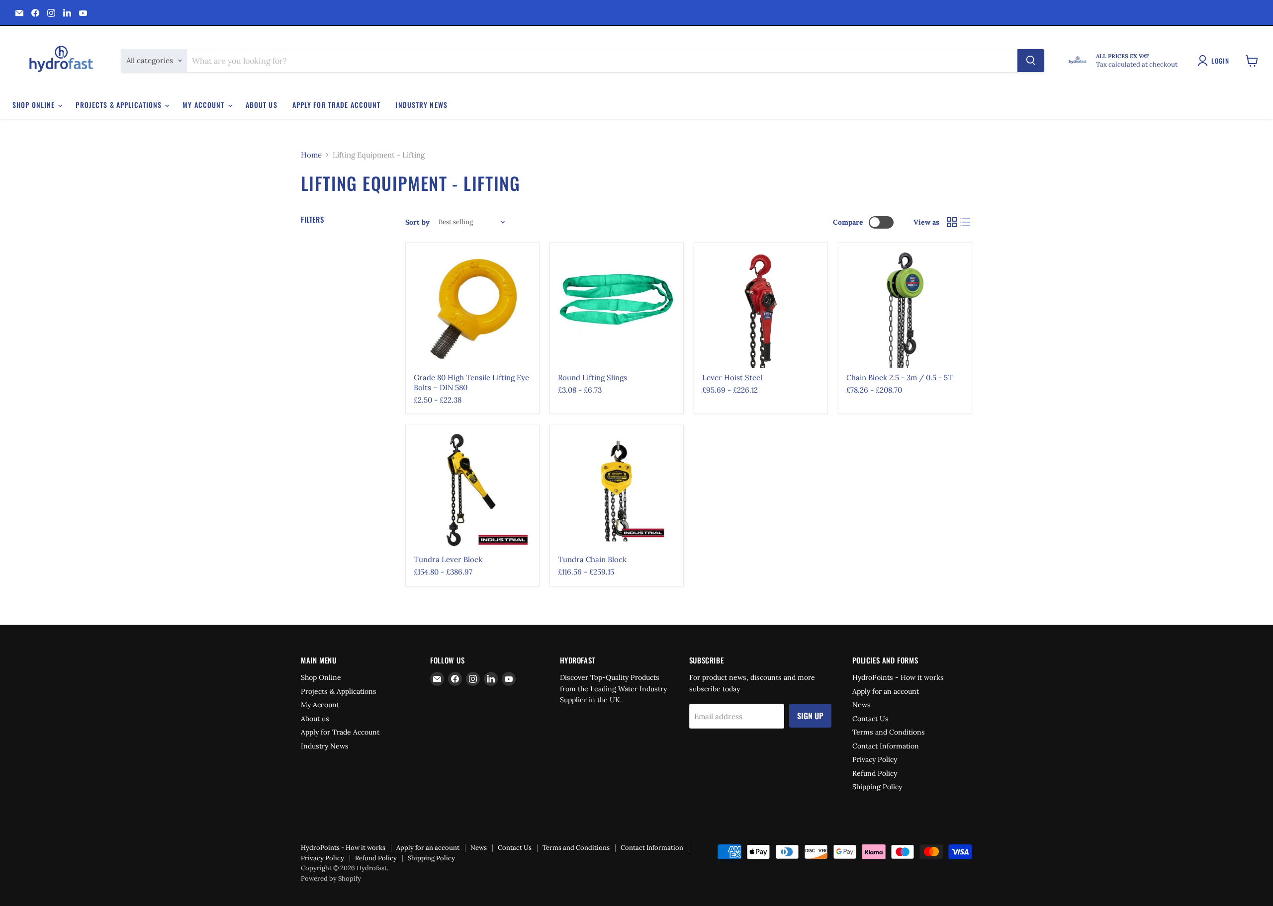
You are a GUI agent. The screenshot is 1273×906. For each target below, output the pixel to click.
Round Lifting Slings (592, 377)
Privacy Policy (874, 759)
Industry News (421, 104)
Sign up (810, 716)
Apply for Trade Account (336, 104)
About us (261, 104)
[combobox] (602, 60)
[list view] (966, 222)
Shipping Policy (877, 786)
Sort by (417, 222)
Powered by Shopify (331, 878)
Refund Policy (874, 773)
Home (311, 155)
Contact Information (885, 745)
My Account (204, 104)
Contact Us (870, 718)
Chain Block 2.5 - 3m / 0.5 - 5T (899, 377)
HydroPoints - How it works (898, 677)
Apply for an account (885, 691)
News (861, 704)
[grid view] (952, 222)
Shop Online (34, 104)
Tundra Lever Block (448, 559)
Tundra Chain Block (592, 559)
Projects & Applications (120, 104)
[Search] (1030, 60)
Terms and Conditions (888, 732)
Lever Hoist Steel (732, 377)
